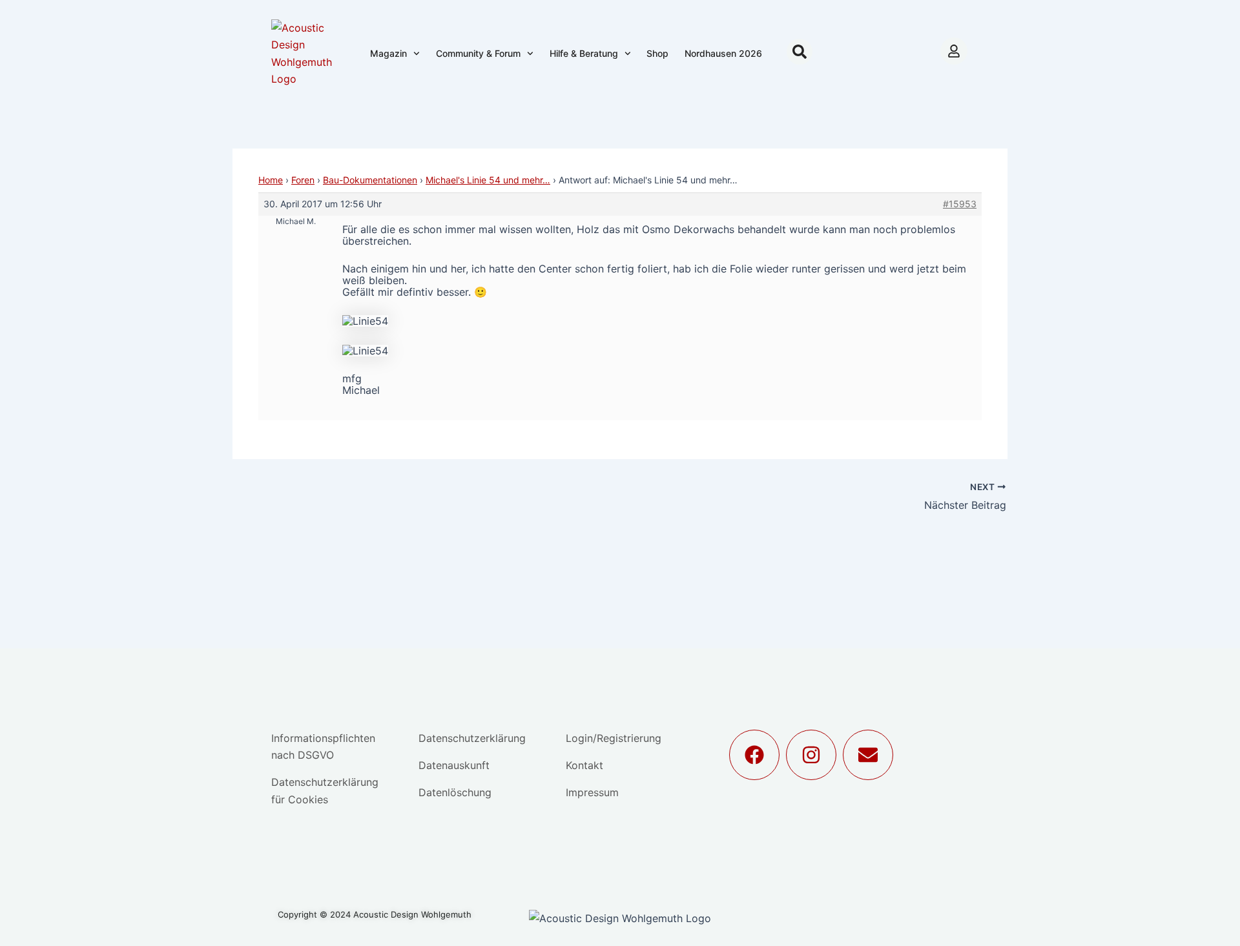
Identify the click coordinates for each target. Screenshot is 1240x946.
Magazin (388, 53)
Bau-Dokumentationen (370, 179)
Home (270, 179)
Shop (657, 53)
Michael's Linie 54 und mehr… (488, 179)
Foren (303, 179)
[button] (799, 52)
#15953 (959, 203)
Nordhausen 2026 (723, 53)
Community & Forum (478, 53)
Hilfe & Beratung (584, 53)
